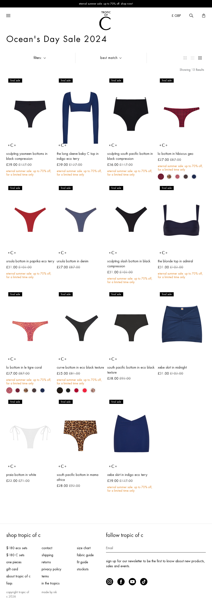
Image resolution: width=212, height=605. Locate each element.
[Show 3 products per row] (192, 58)
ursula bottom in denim (72, 261)
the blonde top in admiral (175, 261)
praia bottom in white (21, 475)
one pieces (14, 562)
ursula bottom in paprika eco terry (30, 261)
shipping (47, 555)
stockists (83, 569)
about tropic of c (18, 576)
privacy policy (51, 569)
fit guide (82, 562)
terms (45, 576)
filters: (38, 58)
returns (46, 562)
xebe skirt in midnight (172, 367)
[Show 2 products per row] (185, 58)
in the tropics (51, 583)
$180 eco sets (16, 548)
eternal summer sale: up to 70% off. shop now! (106, 3)
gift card (12, 569)
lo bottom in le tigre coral (24, 367)
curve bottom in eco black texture (80, 367)
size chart (83, 548)
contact (47, 548)
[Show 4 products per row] (200, 58)
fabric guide (85, 555)
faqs (9, 583)
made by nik (49, 592)
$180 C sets (15, 555)
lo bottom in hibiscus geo (175, 153)
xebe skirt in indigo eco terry (127, 475)
